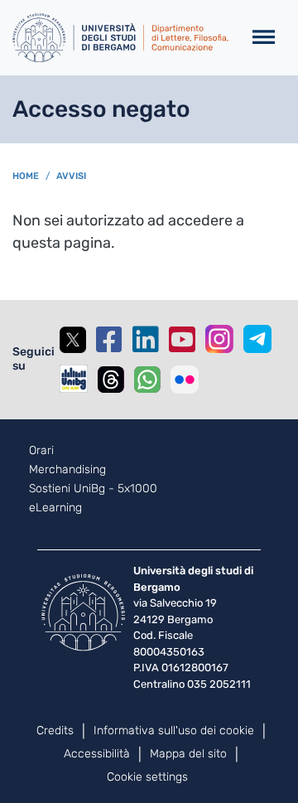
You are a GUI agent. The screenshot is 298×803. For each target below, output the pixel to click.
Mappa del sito (188, 754)
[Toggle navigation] (264, 37)
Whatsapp (147, 379)
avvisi (71, 176)
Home (25, 176)
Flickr (185, 379)
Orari (41, 450)
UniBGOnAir (74, 379)
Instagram (219, 339)
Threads (111, 379)
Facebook (109, 340)
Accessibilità (97, 754)
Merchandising (67, 469)
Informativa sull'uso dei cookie (174, 730)
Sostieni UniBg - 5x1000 (93, 489)
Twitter (73, 340)
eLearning (55, 508)
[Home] (120, 38)
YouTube (182, 340)
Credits (55, 730)
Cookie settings (147, 777)
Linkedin (145, 340)
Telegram (257, 339)
